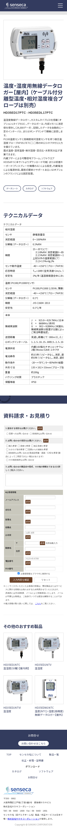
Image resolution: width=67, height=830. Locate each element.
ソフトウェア (46, 188)
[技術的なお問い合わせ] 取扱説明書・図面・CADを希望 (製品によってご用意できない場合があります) (33, 455)
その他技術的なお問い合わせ (21, 460)
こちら (38, 603)
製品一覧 (54, 754)
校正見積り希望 (40, 446)
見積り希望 (25, 446)
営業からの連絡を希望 (38, 449)
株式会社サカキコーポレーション (23, 818)
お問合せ (33, 777)
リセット (45, 579)
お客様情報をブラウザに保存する (35, 574)
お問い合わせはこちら (33, 743)
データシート (12, 188)
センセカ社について (30, 754)
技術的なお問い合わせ (42, 433)
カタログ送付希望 (16, 449)
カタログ (30, 188)
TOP (8, 754)
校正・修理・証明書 (33, 760)
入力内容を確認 (21, 579)
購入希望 (13, 446)
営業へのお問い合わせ (18, 433)
